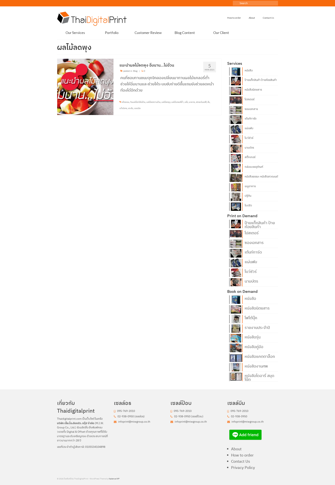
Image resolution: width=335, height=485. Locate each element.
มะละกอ (192, 102)
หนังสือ (249, 70)
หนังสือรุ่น (253, 336)
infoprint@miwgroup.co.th (133, 421)
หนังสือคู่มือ (254, 346)
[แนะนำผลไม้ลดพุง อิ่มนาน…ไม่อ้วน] (85, 86)
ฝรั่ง (186, 102)
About (236, 448)
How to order (242, 455)
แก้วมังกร (123, 108)
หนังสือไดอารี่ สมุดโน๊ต (259, 377)
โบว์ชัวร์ (249, 138)
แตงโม (130, 108)
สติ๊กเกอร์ (250, 157)
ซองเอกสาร (251, 109)
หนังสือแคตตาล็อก (260, 356)
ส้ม (208, 102)
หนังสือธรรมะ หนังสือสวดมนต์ (261, 176)
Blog (135, 71)
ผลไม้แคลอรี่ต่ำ (177, 102)
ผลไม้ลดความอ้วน (153, 102)
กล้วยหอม (125, 102)
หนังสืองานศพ (256, 365)
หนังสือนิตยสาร (253, 89)
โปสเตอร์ (249, 99)
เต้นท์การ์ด (250, 118)
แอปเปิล (137, 108)
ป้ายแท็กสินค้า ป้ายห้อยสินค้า (261, 80)
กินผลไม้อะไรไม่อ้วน (137, 102)
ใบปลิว (248, 205)
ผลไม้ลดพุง (165, 102)
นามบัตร (249, 147)
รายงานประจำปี (257, 327)
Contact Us (240, 461)
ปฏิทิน (248, 195)
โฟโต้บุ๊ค (251, 317)
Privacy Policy (243, 467)
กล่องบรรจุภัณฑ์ (254, 167)
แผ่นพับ (249, 128)
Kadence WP (114, 478)
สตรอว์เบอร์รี (201, 102)
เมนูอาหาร (250, 186)
